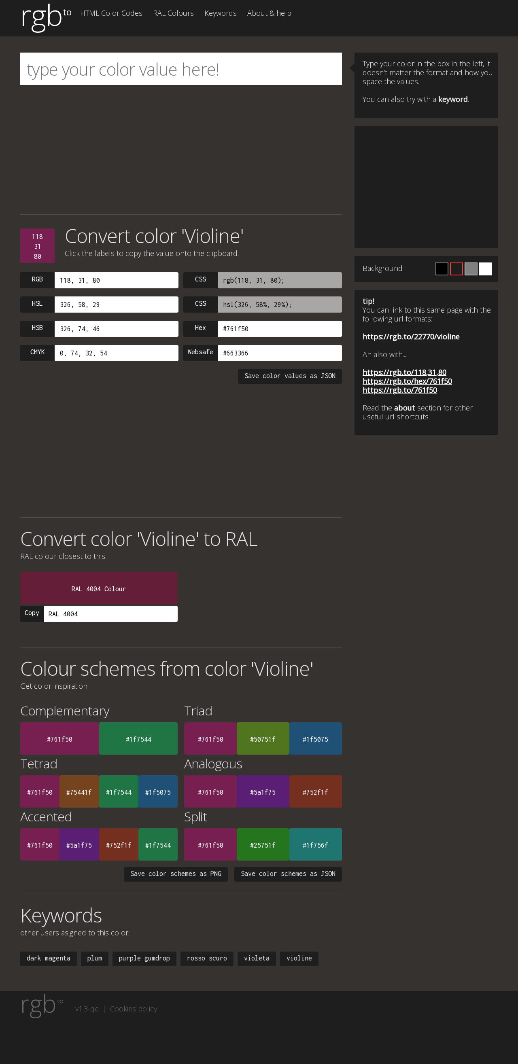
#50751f (263, 739)
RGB (37, 279)
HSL (37, 303)
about (404, 407)
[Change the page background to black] (441, 268)
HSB (37, 327)
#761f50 (59, 739)
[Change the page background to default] (456, 268)
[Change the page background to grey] (471, 268)
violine (299, 958)
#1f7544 (138, 739)
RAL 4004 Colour (99, 588)
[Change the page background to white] (485, 268)
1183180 (37, 246)
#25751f (263, 845)
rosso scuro (207, 958)
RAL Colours (173, 13)
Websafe (200, 351)
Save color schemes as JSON (288, 873)
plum (94, 958)
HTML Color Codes (111, 13)
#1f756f (315, 845)
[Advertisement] (181, 149)
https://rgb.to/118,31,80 (404, 372)
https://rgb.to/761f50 (400, 390)
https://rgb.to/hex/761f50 (407, 381)
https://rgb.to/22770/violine (411, 336)
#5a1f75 (263, 792)
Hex (200, 327)
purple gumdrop (144, 958)
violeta (257, 958)
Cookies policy (133, 1008)
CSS (200, 279)
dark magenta (48, 958)
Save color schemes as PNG (175, 873)
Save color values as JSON (289, 375)
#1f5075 (315, 739)
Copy (32, 612)
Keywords (220, 13)
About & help (269, 13)
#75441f (79, 792)
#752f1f (315, 792)
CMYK (37, 351)
